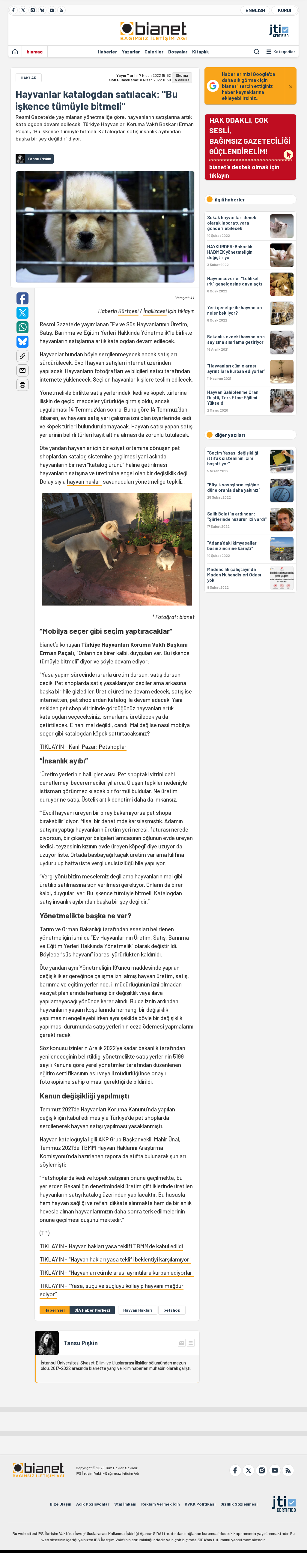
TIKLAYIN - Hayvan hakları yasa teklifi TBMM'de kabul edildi (111, 1246)
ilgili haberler (230, 199)
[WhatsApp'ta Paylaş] (22, 327)
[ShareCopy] (22, 356)
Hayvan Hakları (137, 1310)
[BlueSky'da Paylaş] (22, 342)
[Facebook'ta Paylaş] (22, 298)
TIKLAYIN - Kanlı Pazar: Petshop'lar (83, 746)
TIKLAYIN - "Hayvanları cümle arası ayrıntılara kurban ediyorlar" (117, 1272)
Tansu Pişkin (81, 1342)
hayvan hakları (84, 481)
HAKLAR (29, 77)
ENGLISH (255, 10)
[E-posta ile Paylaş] (22, 370)
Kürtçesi (128, 310)
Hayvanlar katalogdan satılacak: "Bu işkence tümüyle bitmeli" (97, 100)
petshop (171, 1310)
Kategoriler (284, 52)
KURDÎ (284, 10)
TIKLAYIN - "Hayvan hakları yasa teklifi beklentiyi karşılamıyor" (115, 1259)
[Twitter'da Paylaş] (22, 313)
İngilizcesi (155, 310)
